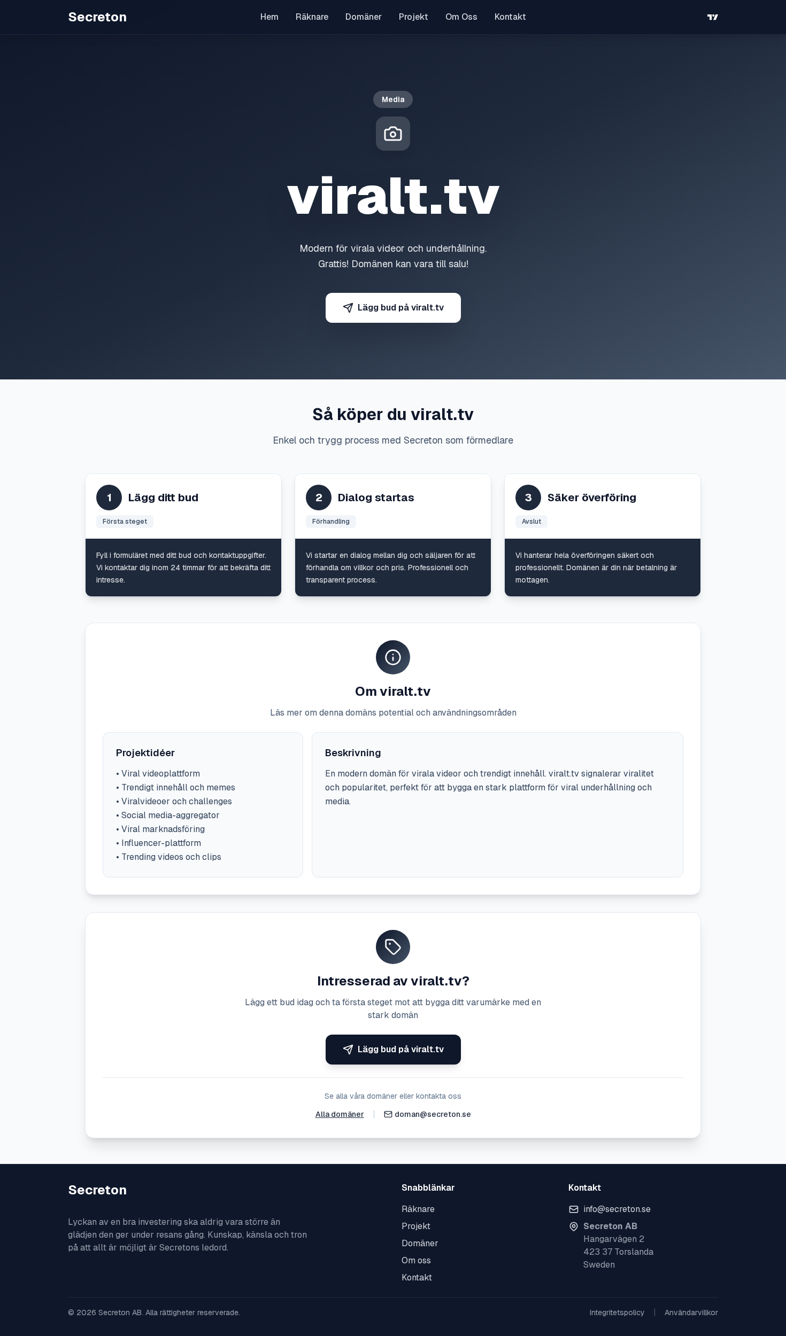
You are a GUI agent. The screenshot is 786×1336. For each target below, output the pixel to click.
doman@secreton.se (433, 1114)
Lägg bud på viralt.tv (401, 307)
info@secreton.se (617, 1209)
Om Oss (461, 16)
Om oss (416, 1260)
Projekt (413, 16)
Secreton (97, 17)
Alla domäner (339, 1114)
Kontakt (510, 16)
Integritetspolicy (617, 1312)
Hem (269, 16)
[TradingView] (712, 17)
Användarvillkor (691, 1312)
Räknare (312, 16)
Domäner (363, 16)
